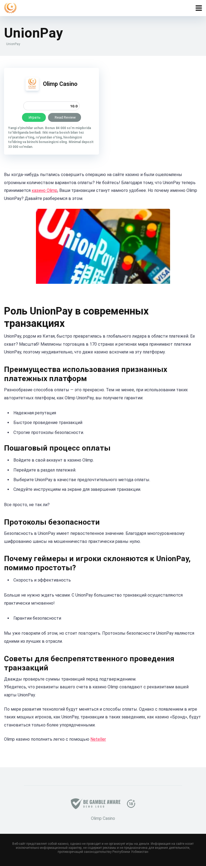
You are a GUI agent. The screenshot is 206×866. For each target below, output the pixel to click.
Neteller (98, 739)
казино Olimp (44, 190)
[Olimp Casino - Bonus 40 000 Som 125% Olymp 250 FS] (10, 7)
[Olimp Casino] (32, 89)
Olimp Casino (60, 84)
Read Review (65, 117)
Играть (35, 117)
